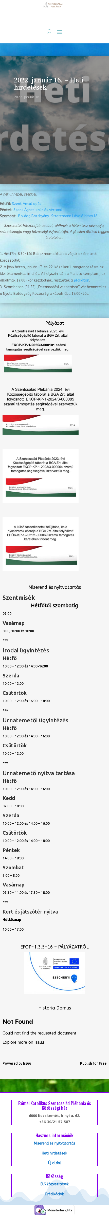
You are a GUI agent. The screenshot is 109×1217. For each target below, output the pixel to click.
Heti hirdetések (54, 1153)
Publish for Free (93, 1063)
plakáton (81, 280)
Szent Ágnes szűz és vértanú (37, 210)
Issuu (27, 1063)
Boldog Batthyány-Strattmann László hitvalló (58, 216)
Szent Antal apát (26, 204)
